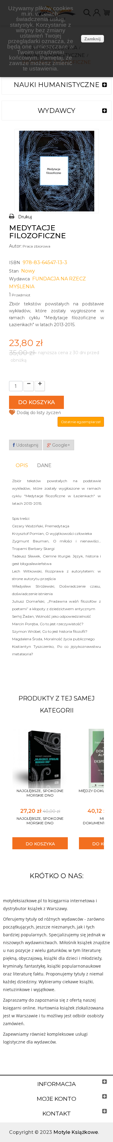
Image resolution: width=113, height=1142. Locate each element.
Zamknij (92, 38)
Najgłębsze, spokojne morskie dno (40, 792)
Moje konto (56, 1098)
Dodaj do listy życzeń (39, 412)
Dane (44, 465)
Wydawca (19, 279)
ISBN (14, 262)
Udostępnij (26, 445)
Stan (14, 271)
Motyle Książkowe (75, 1132)
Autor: (15, 246)
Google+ (60, 445)
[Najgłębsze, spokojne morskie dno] (40, 758)
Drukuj (25, 217)
